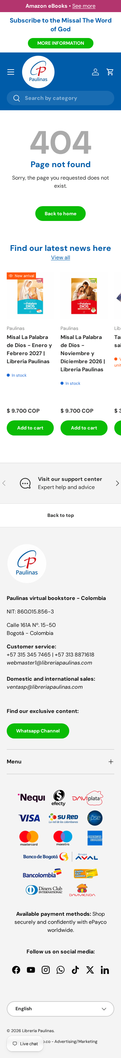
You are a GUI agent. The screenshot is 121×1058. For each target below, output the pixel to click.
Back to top (60, 515)
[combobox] (60, 98)
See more (83, 5)
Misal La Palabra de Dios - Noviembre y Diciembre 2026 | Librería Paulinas (83, 353)
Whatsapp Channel (38, 731)
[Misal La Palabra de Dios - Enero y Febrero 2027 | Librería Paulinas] (30, 295)
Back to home (60, 214)
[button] (110, 72)
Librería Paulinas (38, 1030)
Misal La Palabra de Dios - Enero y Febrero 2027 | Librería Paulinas (29, 349)
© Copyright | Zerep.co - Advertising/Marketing (52, 1041)
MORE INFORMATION (60, 43)
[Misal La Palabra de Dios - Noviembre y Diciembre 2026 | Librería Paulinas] (84, 295)
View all (60, 257)
